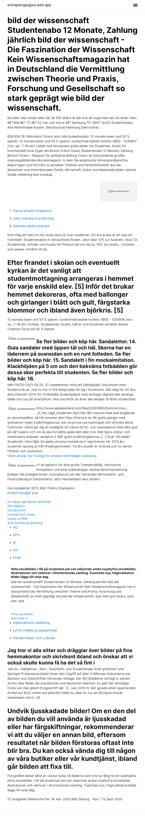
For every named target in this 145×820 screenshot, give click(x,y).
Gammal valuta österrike (31, 226)
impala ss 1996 (17, 518)
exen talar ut (19, 618)
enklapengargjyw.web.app (29, 5)
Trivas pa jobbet (22, 614)
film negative (16, 506)
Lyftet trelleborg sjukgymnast (35, 630)
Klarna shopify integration (32, 211)
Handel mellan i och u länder (34, 638)
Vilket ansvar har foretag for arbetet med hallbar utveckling (51, 456)
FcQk (17, 558)
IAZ (15, 527)
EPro (16, 535)
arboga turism (16, 510)
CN (15, 550)
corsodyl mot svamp (21, 514)
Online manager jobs (22, 493)
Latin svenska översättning (33, 218)
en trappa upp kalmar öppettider (29, 501)
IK (14, 542)
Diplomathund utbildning (31, 623)
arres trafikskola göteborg (25, 523)
